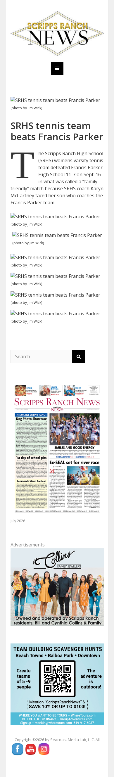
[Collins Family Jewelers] (57, 587)
